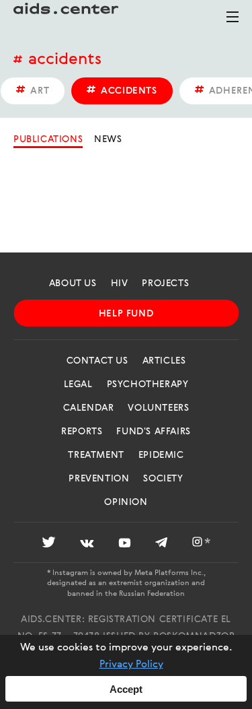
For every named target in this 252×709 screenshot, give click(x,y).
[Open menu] (232, 22)
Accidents (64, 60)
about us (73, 283)
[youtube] (124, 544)
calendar (88, 408)
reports (81, 431)
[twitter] (49, 544)
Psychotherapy (148, 384)
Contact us (97, 361)
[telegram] (161, 544)
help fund (126, 313)
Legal (78, 384)
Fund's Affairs (153, 431)
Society (163, 478)
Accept (126, 689)
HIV (119, 283)
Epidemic (161, 455)
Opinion (125, 502)
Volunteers (158, 408)
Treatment (96, 455)
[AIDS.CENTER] (67, 17)
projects (165, 283)
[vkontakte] (87, 544)
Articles (164, 361)
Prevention (99, 478)
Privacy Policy (131, 664)
